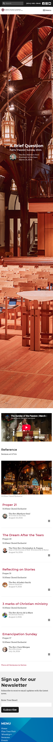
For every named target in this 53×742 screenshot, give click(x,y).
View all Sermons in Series (13, 665)
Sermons (5, 737)
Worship (5, 734)
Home (4, 728)
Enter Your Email (9, 700)
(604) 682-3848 (33, 3)
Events (4, 740)
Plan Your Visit (8, 731)
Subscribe (10, 709)
